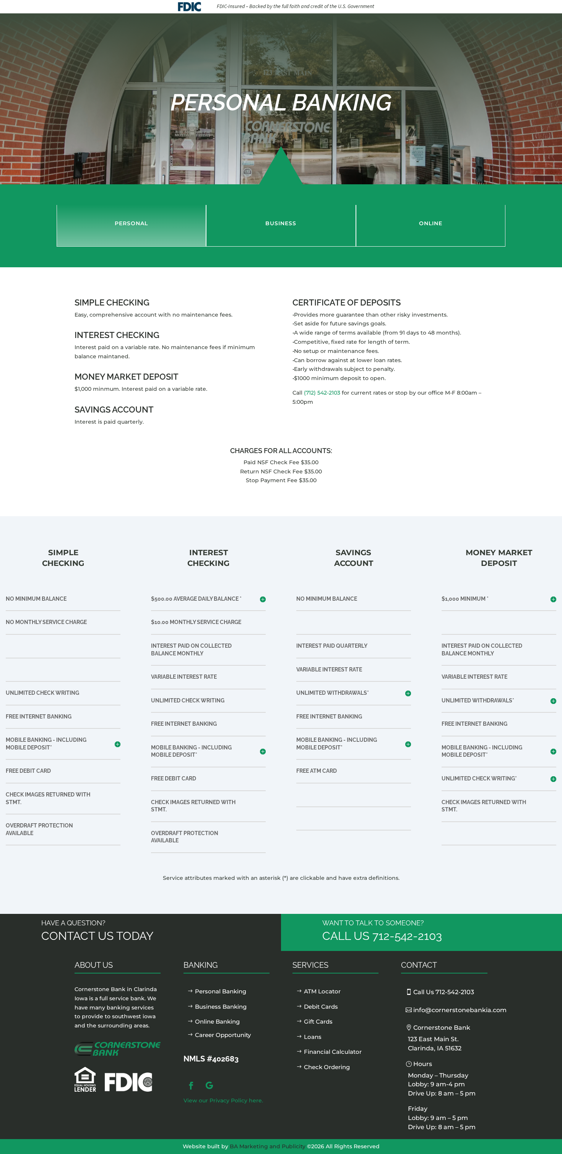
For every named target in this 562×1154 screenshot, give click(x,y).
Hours (422, 1064)
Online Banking (217, 1021)
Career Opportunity (223, 1035)
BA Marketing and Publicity (267, 1146)
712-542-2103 (407, 936)
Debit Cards (321, 1006)
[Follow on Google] (209, 1085)
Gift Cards (318, 1021)
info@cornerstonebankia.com (460, 1010)
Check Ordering (327, 1067)
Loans (313, 1036)
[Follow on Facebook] (191, 1085)
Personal (131, 223)
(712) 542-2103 (322, 392)
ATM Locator (322, 991)
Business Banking (221, 1006)
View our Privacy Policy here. (223, 1100)
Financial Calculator (333, 1051)
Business (280, 223)
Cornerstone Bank (441, 1027)
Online (430, 223)
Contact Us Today (97, 936)
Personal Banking (220, 991)
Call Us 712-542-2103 (443, 992)
